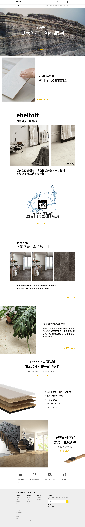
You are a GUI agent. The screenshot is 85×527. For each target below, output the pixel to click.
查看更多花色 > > (70, 348)
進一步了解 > (42, 49)
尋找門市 (28, 503)
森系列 (17, 499)
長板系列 (18, 497)
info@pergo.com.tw (35, 520)
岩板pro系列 (18, 508)
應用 (58, 5)
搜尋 (64, 2)
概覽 (47, 5)
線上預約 (28, 497)
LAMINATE (30, 1)
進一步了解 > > (42, 99)
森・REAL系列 (19, 512)
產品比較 (49, 1)
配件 (17, 518)
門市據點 (39, 497)
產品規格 (55, 5)
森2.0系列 (18, 503)
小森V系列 (18, 510)
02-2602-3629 (24, 520)
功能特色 (51, 5)
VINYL (40, 1)
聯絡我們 (39, 499)
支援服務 (59, 1)
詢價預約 (66, 5)
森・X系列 (18, 514)
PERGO (18, 492)
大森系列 (18, 501)
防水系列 (18, 516)
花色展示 (62, 5)
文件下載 (28, 501)
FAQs (28, 499)
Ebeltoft (29, 492)
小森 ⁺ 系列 (18, 505)
